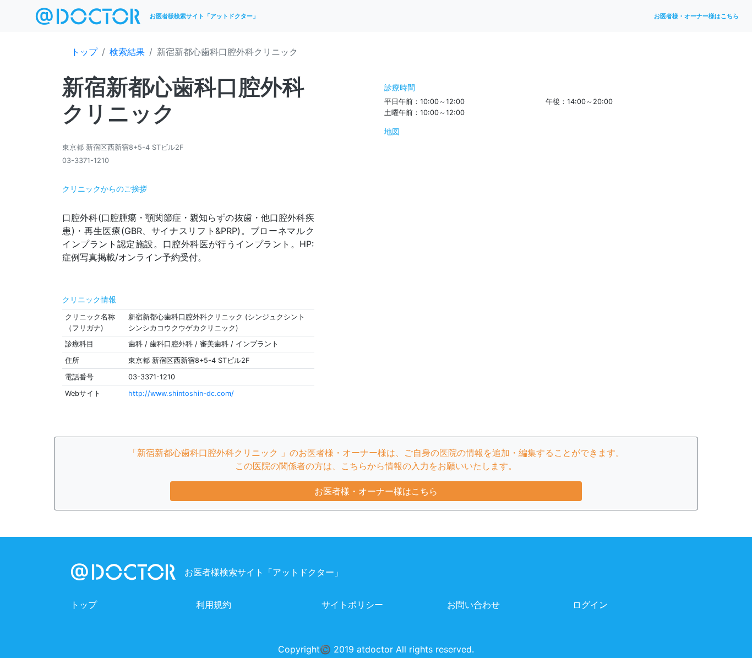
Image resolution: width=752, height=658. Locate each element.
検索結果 (127, 51)
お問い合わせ (473, 604)
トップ (84, 51)
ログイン (590, 604)
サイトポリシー (352, 604)
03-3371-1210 (85, 160)
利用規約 (213, 604)
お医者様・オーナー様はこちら (696, 16)
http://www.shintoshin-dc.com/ (181, 393)
